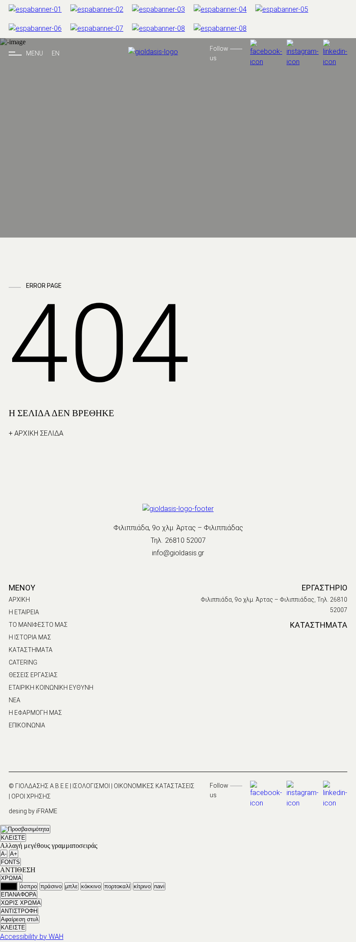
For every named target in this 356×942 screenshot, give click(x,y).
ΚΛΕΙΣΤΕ (13, 837)
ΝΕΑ (14, 700)
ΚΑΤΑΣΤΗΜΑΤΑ (31, 649)
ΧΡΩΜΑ (11, 878)
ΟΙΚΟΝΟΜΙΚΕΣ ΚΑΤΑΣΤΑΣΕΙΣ (154, 785)
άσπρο (28, 886)
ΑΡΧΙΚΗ (19, 599)
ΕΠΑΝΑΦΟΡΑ (18, 894)
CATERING (23, 662)
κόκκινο (91, 886)
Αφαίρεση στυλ (20, 919)
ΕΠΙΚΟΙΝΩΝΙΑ (27, 725)
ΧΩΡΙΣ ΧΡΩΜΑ (21, 903)
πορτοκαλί (117, 886)
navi (159, 886)
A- (4, 854)
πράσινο (51, 886)
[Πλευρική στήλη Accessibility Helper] (25, 829)
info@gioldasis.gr (178, 553)
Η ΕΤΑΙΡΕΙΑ (24, 612)
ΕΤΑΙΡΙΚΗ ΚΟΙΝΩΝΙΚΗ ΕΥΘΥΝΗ (51, 687)
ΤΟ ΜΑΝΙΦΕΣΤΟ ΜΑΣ (38, 624)
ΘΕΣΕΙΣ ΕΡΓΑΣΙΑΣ (33, 674)
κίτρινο (142, 886)
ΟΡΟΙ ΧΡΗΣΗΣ (31, 796)
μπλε (71, 886)
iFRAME (46, 811)
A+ (13, 854)
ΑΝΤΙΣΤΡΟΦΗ (19, 911)
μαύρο (8, 886)
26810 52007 (185, 540)
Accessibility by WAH (31, 936)
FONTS (10, 862)
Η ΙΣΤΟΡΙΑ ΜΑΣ (30, 637)
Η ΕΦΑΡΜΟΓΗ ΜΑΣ (35, 712)
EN (55, 53)
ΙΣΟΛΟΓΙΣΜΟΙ (92, 785)
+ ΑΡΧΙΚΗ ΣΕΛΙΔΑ (36, 433)
